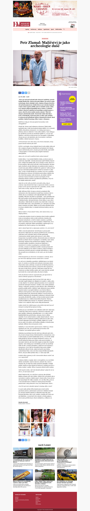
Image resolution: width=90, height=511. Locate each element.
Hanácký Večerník (21, 24)
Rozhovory (33, 29)
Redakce (17, 497)
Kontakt (16, 498)
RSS (17, 501)
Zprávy (27, 29)
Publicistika (58, 29)
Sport (52, 29)
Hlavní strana (32, 32)
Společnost (46, 29)
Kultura (40, 29)
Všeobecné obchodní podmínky (22, 500)
